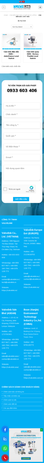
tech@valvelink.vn (9, 282)
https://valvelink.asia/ (10, 367)
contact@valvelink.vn (10, 279)
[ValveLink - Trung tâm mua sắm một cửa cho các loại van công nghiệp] (22, 7)
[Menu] (3, 7)
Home (6, 15)
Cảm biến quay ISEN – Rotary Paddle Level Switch (33, 55)
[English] (20, 1)
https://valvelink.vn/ (9, 290)
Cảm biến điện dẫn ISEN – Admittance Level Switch (11, 55)
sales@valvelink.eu (31, 276)
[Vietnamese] (23, 1)
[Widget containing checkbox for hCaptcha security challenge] (19, 189)
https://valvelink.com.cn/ (33, 378)
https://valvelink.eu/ (31, 287)
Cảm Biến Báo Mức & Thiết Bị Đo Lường (23, 15)
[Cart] (40, 7)
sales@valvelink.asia (10, 356)
